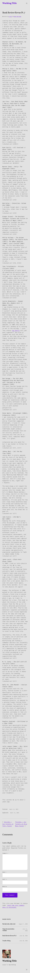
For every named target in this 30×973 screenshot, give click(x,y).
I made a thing (6, 941)
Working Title (9, 3)
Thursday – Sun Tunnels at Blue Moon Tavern (21, 824)
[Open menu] (27, 3)
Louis (10, 16)
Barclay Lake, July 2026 (8, 924)
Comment (5, 853)
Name (4, 872)
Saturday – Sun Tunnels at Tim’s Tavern (7, 824)
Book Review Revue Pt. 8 (9, 936)
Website (4, 886)
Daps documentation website (8, 930)
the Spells (16, 330)
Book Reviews (17, 16)
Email (4, 879)
